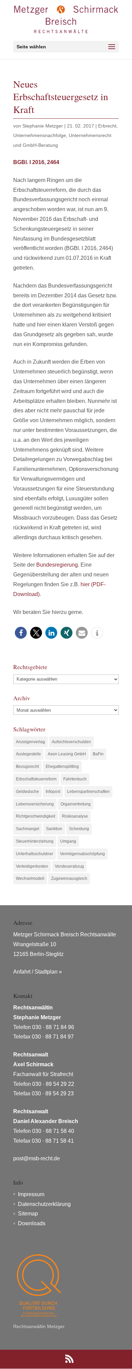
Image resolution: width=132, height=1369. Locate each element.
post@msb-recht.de (36, 1158)
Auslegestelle (28, 754)
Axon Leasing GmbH (67, 754)
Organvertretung (76, 804)
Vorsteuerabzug (69, 866)
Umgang (68, 841)
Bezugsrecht (27, 766)
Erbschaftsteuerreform (36, 779)
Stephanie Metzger (42, 126)
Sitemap (28, 1213)
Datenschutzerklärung (44, 1204)
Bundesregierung (57, 565)
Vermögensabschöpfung (82, 853)
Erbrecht (107, 126)
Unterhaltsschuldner (34, 853)
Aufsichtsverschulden (71, 741)
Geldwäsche (27, 791)
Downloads (31, 1223)
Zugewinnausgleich (69, 878)
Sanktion (54, 828)
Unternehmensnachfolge (39, 135)
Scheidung (79, 828)
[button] (21, 633)
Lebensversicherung (35, 804)
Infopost (53, 791)
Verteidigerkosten (32, 866)
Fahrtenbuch (75, 779)
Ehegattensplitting (62, 766)
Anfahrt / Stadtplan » (37, 972)
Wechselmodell (30, 878)
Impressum (31, 1194)
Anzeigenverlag (30, 741)
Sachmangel (27, 828)
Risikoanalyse (75, 816)
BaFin (98, 754)
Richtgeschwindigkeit (35, 816)
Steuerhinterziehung (34, 841)
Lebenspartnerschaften (88, 791)
